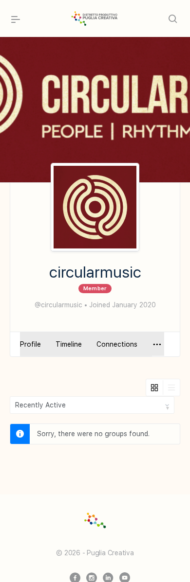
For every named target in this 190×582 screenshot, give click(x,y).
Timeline (69, 344)
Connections (116, 344)
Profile (30, 344)
